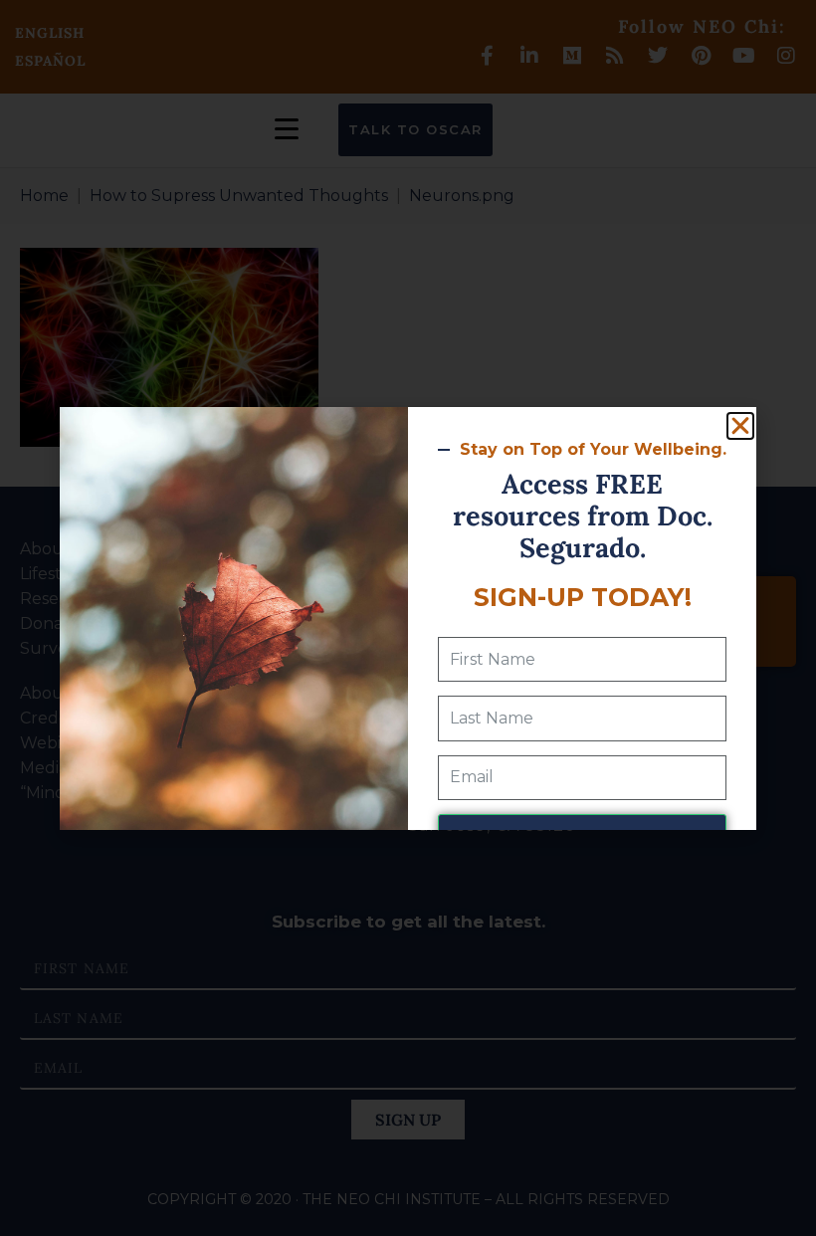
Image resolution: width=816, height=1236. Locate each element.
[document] (408, 618)
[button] (740, 426)
